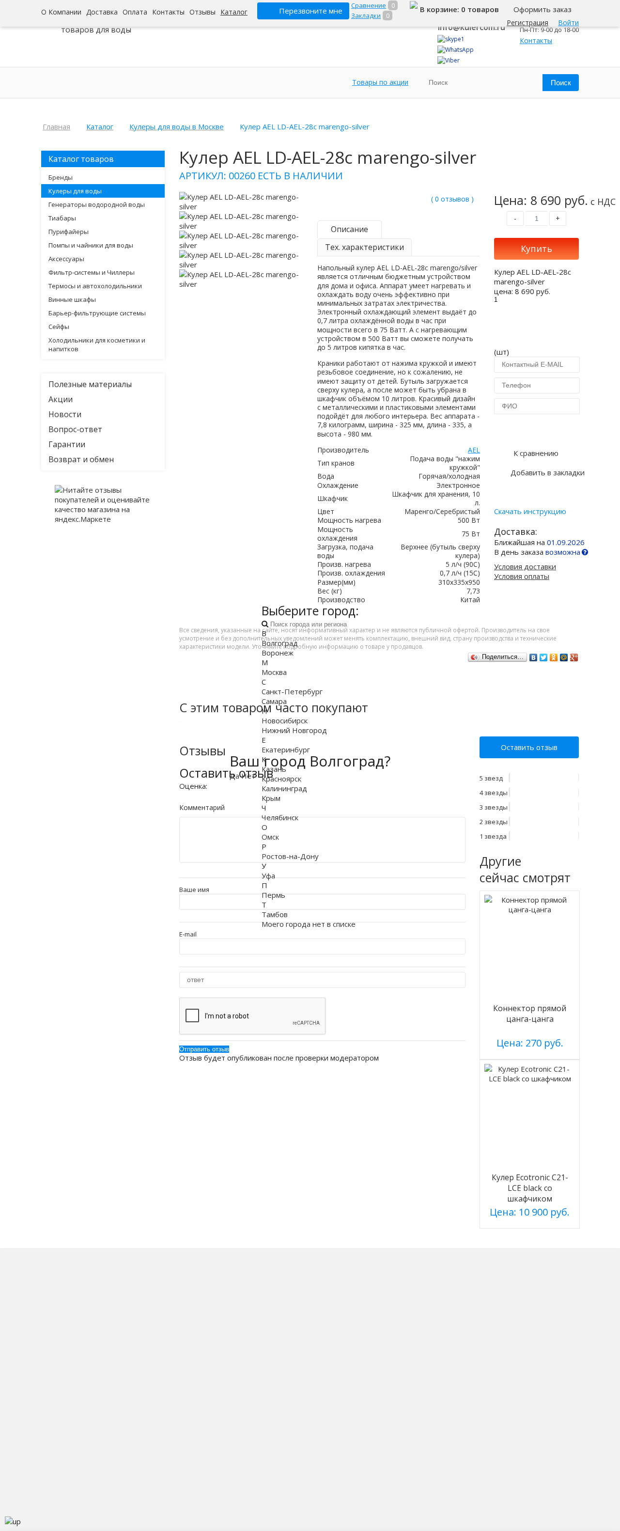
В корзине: (440, 9)
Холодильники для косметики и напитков (96, 344)
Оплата (135, 11)
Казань (274, 769)
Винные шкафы (72, 299)
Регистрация (527, 22)
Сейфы (58, 326)
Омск (270, 837)
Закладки (366, 15)
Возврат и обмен (81, 459)
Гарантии (66, 444)
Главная (56, 126)
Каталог (234, 11)
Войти (568, 22)
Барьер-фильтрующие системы (97, 313)
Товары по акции (380, 82)
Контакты (168, 11)
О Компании (61, 11)
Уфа (268, 875)
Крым (271, 798)
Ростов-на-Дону (290, 856)
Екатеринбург (286, 749)
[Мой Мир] (564, 657)
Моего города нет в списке (309, 924)
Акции (60, 399)
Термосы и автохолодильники (95, 285)
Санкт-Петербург (292, 691)
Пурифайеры (68, 231)
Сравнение (368, 5)
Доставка (102, 11)
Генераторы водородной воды (96, 204)
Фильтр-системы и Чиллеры (91, 272)
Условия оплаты (521, 576)
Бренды (60, 177)
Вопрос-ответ (75, 429)
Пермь (273, 895)
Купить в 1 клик (536, 430)
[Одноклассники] (554, 657)
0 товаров (480, 9)
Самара (274, 701)
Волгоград (280, 643)
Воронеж (278, 652)
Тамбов (275, 914)
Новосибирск (285, 720)
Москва (274, 672)
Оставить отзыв (529, 747)
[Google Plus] (574, 657)
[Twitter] (544, 657)
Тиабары (62, 218)
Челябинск (280, 817)
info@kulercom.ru (471, 27)
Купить (536, 248)
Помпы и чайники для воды (90, 245)
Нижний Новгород (294, 730)
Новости (64, 414)
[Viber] (448, 60)
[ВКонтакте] (533, 657)
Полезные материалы (90, 384)
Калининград (284, 788)
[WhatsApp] (455, 50)
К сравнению (535, 453)
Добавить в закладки (548, 472)
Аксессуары (66, 258)
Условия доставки (525, 566)
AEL (474, 449)
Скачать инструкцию (530, 511)
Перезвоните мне (310, 11)
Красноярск (281, 778)
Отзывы (202, 11)
